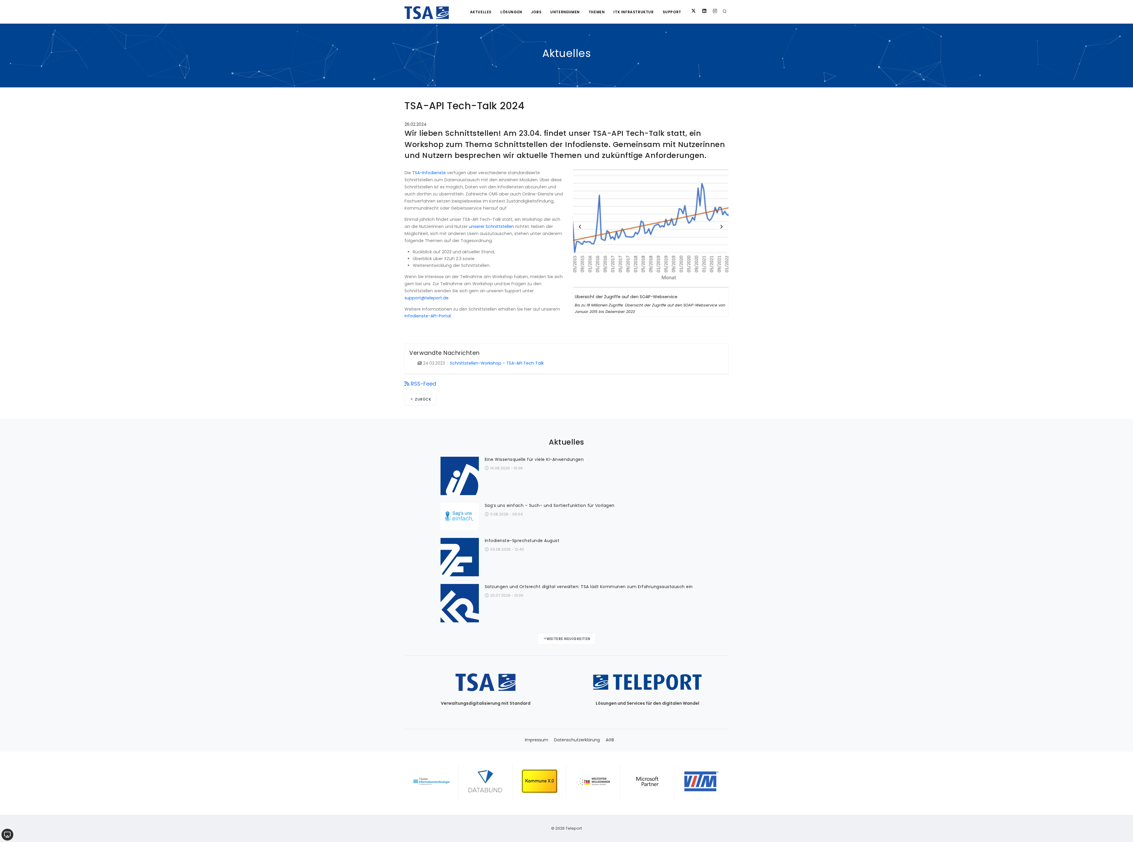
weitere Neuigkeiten (568, 638)
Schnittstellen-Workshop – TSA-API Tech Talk (497, 363)
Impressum (536, 740)
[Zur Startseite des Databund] (485, 781)
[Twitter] (693, 11)
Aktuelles (481, 11)
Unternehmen (565, 11)
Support (672, 11)
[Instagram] (715, 11)
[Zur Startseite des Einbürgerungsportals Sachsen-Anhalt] (593, 781)
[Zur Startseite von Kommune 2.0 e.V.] (539, 781)
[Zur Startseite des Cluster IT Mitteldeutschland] (431, 781)
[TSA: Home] (427, 12)
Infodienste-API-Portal (428, 316)
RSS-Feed (423, 383)
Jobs (536, 11)
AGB (610, 740)
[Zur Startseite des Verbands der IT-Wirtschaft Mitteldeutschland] (701, 781)
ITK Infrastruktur (633, 11)
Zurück (422, 399)
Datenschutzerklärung (577, 740)
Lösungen (511, 11)
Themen (597, 11)
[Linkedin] (704, 11)
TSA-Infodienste (429, 173)
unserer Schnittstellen (491, 226)
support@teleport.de (426, 298)
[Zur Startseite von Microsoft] (647, 781)
